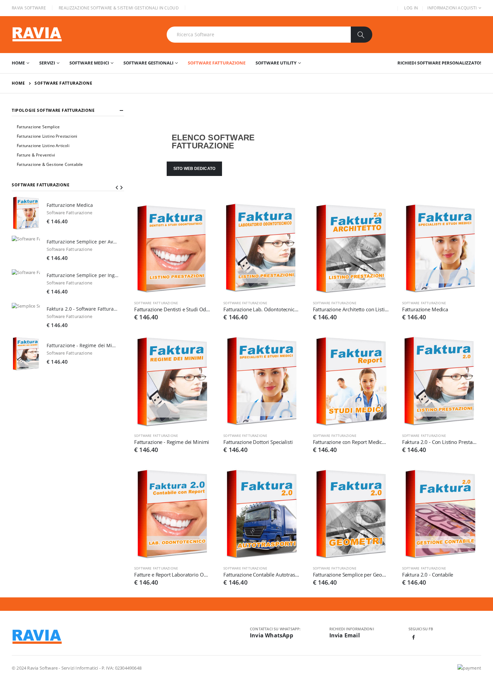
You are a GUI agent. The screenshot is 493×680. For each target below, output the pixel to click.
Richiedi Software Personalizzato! (439, 63)
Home (18, 63)
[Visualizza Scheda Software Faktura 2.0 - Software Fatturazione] (26, 317)
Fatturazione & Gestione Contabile (50, 164)
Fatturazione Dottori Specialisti (257, 442)
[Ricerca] (361, 35)
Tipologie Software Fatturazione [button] (53, 110)
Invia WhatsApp (271, 635)
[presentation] (116, 187)
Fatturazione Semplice (38, 127)
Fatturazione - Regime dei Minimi (171, 442)
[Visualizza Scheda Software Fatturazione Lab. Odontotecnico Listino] (261, 249)
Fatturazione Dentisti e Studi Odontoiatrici (172, 309)
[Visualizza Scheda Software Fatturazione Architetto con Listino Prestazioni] (351, 249)
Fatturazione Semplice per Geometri (351, 574)
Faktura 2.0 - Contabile (427, 574)
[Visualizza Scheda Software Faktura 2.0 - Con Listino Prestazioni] (440, 381)
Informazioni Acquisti (452, 8)
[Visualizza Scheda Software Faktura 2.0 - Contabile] (440, 514)
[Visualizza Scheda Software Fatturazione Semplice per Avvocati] (26, 250)
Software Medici (89, 63)
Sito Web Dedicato (194, 168)
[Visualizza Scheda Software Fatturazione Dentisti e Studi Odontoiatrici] (172, 249)
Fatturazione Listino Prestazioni (47, 136)
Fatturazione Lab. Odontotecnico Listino (261, 309)
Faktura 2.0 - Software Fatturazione (83, 309)
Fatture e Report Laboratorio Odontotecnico (172, 574)
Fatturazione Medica (425, 309)
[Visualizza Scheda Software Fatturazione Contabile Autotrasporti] (261, 514)
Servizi (47, 63)
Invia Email (344, 635)
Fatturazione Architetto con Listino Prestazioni (351, 309)
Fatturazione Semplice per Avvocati (83, 242)
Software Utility (276, 63)
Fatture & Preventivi (36, 155)
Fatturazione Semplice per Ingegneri (83, 275)
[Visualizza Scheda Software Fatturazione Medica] (440, 249)
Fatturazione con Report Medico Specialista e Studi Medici (351, 442)
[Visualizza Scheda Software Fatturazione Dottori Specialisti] (261, 381)
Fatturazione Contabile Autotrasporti (261, 574)
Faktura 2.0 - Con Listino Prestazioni (440, 442)
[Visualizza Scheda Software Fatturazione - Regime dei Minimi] (172, 381)
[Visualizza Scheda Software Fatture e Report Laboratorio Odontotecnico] (172, 514)
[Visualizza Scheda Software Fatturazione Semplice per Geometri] (351, 514)
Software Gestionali (148, 63)
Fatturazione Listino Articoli (43, 145)
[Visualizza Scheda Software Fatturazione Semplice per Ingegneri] (26, 283)
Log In (411, 8)
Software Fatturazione (216, 63)
